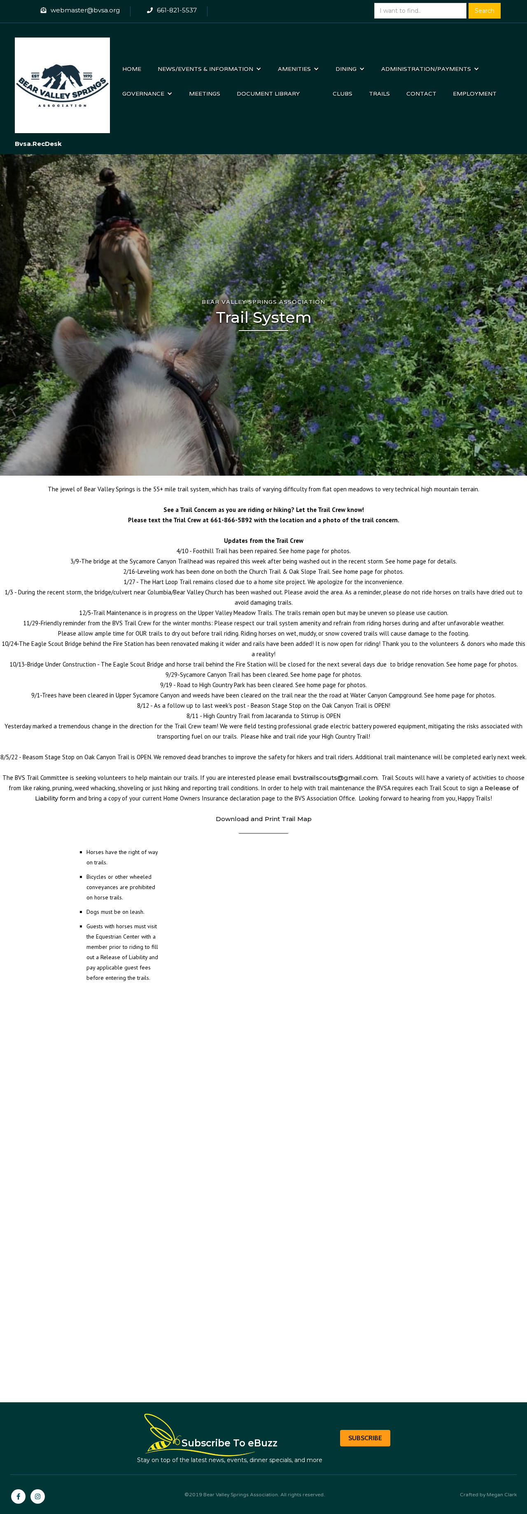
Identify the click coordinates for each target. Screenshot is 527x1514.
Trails (379, 93)
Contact (421, 93)
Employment (475, 93)
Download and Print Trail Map (264, 819)
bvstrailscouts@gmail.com (335, 778)
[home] (62, 81)
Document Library (268, 93)
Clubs (342, 93)
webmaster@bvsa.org (85, 10)
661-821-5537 (177, 10)
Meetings (204, 93)
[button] (209, 68)
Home (131, 69)
